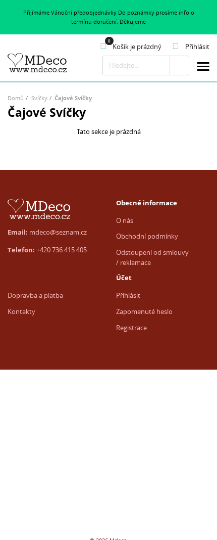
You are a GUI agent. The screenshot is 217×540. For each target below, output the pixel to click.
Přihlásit (128, 295)
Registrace (131, 327)
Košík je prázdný (137, 46)
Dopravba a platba (35, 295)
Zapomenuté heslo (144, 311)
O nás (124, 220)
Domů (16, 98)
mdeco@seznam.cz (58, 232)
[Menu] (203, 68)
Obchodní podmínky (147, 236)
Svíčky (39, 98)
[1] (179, 65)
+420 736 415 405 (61, 249)
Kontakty (21, 311)
